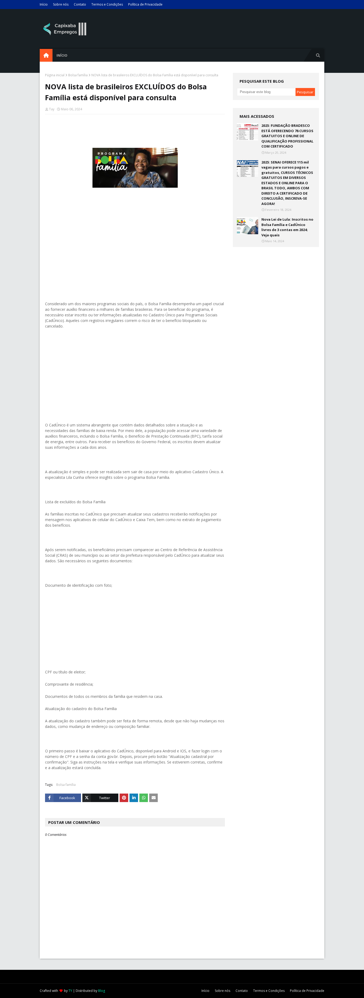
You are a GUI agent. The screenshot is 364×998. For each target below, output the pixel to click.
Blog (101, 990)
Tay (51, 109)
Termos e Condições (107, 4)
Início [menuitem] (61, 55)
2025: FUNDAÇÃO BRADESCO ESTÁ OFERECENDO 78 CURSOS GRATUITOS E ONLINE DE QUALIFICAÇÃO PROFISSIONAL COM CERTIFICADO (287, 136)
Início (44, 4)
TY (70, 990)
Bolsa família (78, 75)
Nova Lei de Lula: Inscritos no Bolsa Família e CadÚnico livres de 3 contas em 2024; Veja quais (287, 227)
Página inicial (54, 75)
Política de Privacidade (145, 4)
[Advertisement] (135, 248)
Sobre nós (60, 4)
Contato (80, 4)
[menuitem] (46, 55)
